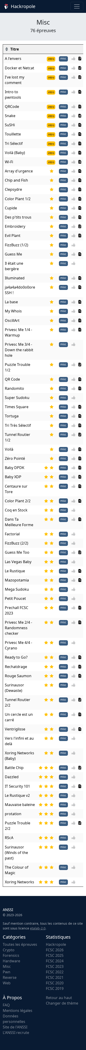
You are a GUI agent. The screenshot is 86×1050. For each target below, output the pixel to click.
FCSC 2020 (55, 982)
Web (7, 982)
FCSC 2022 (55, 971)
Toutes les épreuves (20, 944)
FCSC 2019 (55, 988)
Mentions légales (17, 1010)
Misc (7, 966)
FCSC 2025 (55, 955)
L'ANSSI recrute (16, 1032)
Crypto (8, 949)
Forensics (11, 955)
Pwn (6, 971)
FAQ (6, 1005)
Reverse (10, 977)
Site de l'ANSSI (15, 1027)
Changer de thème (62, 1003)
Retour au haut (59, 997)
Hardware (11, 960)
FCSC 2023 (55, 966)
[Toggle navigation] (76, 6)
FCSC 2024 (55, 960)
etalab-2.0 (37, 928)
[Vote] (75, 58)
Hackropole (22, 6)
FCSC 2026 (55, 949)
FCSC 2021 (55, 977)
